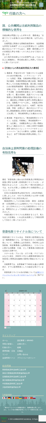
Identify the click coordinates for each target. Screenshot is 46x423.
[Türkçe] (26, 398)
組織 (19, 347)
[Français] (12, 398)
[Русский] (34, 398)
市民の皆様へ (7, 344)
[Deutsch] (9, 398)
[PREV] (6, 291)
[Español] (17, 398)
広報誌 (20, 351)
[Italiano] (14, 398)
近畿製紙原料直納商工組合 (13, 376)
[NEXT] (40, 291)
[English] (6, 398)
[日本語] (3, 398)
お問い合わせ (22, 354)
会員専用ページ (8, 358)
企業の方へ (21, 344)
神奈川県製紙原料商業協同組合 (15, 373)
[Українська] (20, 398)
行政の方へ (6, 347)
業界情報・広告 (8, 351)
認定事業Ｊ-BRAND (25, 340)
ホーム (5, 340)
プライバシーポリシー (26, 358)
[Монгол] (23, 398)
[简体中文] (31, 398)
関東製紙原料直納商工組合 (13, 369)
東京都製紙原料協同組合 (12, 380)
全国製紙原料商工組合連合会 (23, 5)
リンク (5, 354)
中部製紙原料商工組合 (11, 383)
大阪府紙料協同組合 (10, 387)
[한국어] (28, 398)
